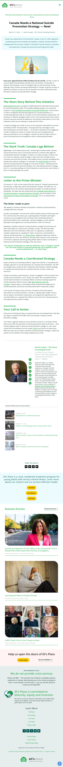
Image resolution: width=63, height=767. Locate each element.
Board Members (17, 15)
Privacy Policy (31, 736)
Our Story (31, 718)
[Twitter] (27, 730)
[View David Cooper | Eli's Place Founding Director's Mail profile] (30, 383)
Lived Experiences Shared (41, 15)
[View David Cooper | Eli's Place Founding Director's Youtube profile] (30, 363)
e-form (35, 328)
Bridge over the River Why (45, 386)
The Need (32, 712)
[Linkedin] (35, 730)
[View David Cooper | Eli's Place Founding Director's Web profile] (30, 379)
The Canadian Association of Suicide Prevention (30, 110)
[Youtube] (38, 730)
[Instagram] (31, 730)
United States (43, 161)
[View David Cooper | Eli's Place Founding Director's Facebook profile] (30, 359)
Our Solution (32, 715)
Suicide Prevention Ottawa (29, 193)
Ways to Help (31, 725)
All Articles (8, 15)
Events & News (27, 15)
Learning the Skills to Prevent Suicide (21, 595)
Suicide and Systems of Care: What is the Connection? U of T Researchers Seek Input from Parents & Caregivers (31, 549)
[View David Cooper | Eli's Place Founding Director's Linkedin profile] (30, 375)
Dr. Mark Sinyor (29, 235)
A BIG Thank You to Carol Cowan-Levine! (22, 640)
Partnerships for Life (11, 106)
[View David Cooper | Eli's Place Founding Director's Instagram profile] (30, 367)
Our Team (31, 722)
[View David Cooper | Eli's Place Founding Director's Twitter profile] (30, 371)
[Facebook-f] (24, 730)
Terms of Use (31, 740)
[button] (59, 4)
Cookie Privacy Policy (31, 743)
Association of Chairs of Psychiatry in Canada (21, 196)
